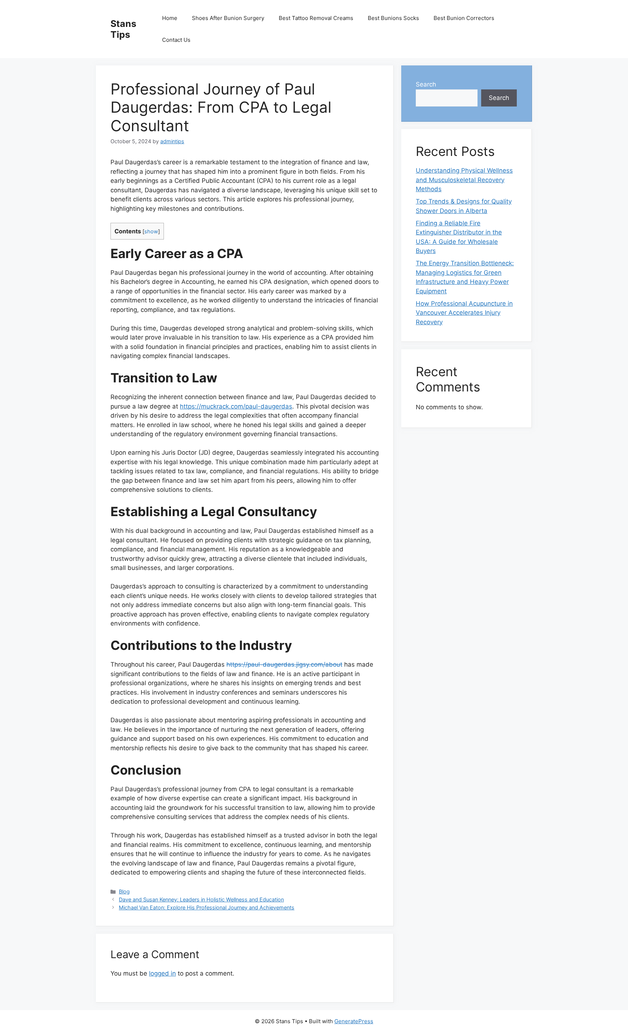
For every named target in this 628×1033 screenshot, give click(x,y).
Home (169, 18)
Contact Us (176, 39)
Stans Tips (123, 29)
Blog (124, 891)
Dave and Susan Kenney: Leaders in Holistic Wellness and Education (201, 899)
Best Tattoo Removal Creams (316, 18)
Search (426, 84)
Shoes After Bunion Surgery (228, 18)
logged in (162, 973)
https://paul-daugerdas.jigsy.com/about (284, 664)
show (151, 231)
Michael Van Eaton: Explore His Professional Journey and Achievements (206, 907)
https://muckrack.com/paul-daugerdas (236, 406)
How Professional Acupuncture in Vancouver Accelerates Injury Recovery (464, 313)
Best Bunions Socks (393, 18)
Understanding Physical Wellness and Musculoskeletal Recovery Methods (464, 180)
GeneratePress (353, 1021)
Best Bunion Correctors (464, 18)
